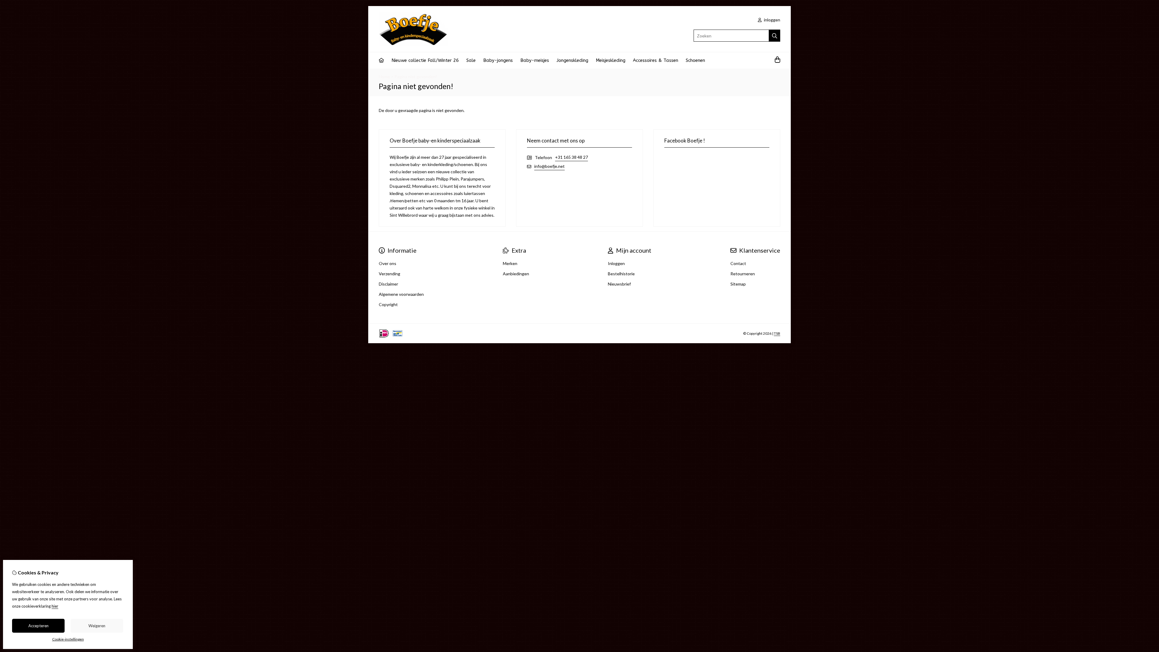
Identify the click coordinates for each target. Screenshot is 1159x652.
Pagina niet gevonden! (415, 76)
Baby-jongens (498, 60)
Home (384, 76)
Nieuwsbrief (619, 283)
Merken (510, 263)
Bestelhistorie (621, 273)
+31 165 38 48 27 (571, 157)
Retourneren (742, 273)
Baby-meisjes (534, 60)
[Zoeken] (774, 36)
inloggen (771, 19)
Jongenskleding (572, 60)
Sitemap (738, 283)
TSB (777, 333)
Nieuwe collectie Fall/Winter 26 (425, 60)
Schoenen (695, 60)
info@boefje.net (549, 166)
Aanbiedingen (516, 273)
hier (55, 606)
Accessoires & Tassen (655, 60)
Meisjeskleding (610, 60)
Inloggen (616, 263)
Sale (471, 60)
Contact (738, 263)
